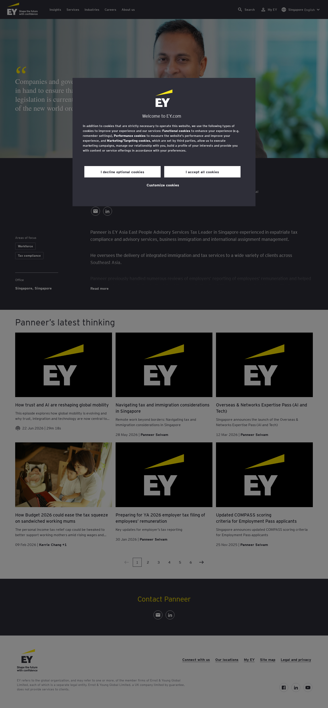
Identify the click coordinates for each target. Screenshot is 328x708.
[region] (164, 142)
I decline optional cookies (122, 171)
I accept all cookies (202, 171)
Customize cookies (163, 184)
